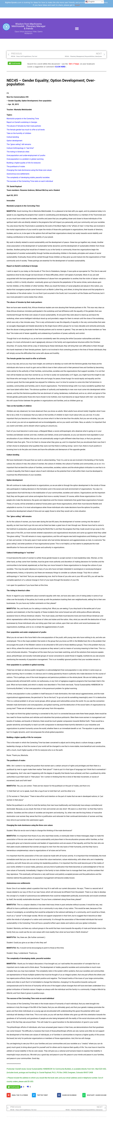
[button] (77, 28)
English (91, 2)
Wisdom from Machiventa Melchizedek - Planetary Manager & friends (28, 26)
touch (77, 5)
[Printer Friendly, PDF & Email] (14, 63)
